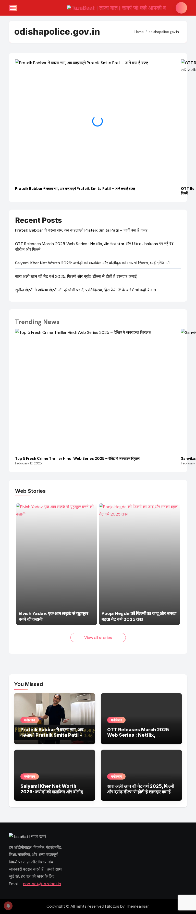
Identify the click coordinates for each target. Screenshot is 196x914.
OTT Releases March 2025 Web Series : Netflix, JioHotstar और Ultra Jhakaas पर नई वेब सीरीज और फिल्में (140, 738)
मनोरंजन (29, 720)
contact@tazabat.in (42, 883)
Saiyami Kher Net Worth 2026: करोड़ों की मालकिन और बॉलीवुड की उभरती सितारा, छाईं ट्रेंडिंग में (92, 263)
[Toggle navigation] (13, 8)
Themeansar (137, 906)
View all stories (98, 637)
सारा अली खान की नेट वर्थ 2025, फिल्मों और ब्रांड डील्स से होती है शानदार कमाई (76, 276)
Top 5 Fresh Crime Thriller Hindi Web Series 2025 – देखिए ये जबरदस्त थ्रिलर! (78, 458)
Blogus (113, 906)
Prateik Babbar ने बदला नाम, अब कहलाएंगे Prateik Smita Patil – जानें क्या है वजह (75, 189)
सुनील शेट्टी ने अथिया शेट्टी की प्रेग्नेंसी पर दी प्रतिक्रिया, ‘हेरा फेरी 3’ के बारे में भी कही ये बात (85, 290)
